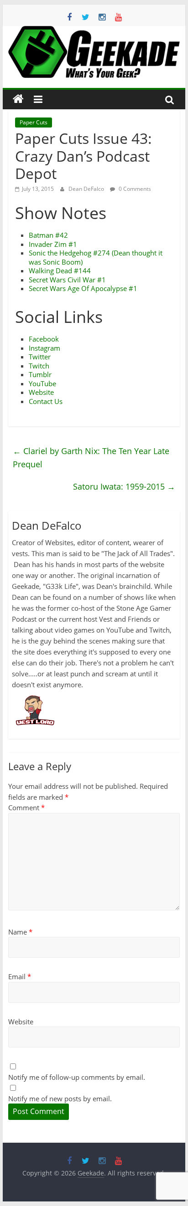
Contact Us (46, 401)
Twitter (40, 356)
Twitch (39, 365)
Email (19, 976)
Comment (26, 807)
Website (41, 392)
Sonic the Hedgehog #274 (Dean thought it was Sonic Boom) (95, 257)
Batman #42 (48, 235)
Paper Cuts (33, 122)
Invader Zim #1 (53, 244)
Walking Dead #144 (60, 270)
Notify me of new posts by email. (60, 1098)
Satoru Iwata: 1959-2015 (124, 486)
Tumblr (40, 374)
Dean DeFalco (86, 189)
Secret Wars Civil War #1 (67, 279)
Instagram (44, 348)
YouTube (42, 383)
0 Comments (134, 189)
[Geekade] (18, 99)
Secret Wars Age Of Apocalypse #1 (83, 288)
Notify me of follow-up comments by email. (76, 1077)
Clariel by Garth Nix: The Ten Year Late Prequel (91, 457)
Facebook (44, 338)
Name (20, 931)
